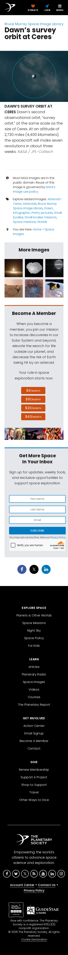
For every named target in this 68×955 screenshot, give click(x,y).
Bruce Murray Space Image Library (34, 24)
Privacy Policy (57, 537)
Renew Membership (34, 769)
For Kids (34, 645)
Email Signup (34, 733)
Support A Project (34, 777)
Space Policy (34, 638)
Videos (34, 689)
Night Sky (34, 630)
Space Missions (34, 623)
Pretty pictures (42, 213)
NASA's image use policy (34, 189)
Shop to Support (34, 785)
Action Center (34, 726)
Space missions (24, 222)
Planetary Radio (34, 674)
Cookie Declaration (34, 939)
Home (37, 229)
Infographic (21, 213)
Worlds (42, 222)
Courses (34, 697)
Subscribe (37, 531)
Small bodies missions (40, 217)
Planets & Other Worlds (34, 615)
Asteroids (29, 204)
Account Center (22, 885)
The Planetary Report (34, 704)
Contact (34, 748)
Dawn (48, 208)
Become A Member (34, 741)
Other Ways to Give (34, 800)
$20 (33, 407)
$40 (33, 416)
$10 (33, 399)
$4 (33, 390)
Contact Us (47, 885)
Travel (34, 792)
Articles (34, 667)
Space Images (34, 682)
